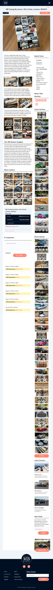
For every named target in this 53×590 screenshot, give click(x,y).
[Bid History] (7, 223)
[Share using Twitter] (37, 100)
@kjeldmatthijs (19, 269)
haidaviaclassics (43, 69)
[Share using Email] (37, 104)
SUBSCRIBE (43, 533)
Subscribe (43, 579)
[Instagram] (28, 566)
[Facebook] (24, 566)
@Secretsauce (18, 302)
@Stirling (17, 277)
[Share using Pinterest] (42, 100)
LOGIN (48, 7)
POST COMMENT (19, 255)
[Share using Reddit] (45, 100)
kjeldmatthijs (26, 216)
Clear (9, 255)
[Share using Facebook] (39, 100)
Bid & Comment (44, 13)
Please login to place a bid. (11, 226)
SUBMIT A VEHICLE (42, 550)
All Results (41, 455)
